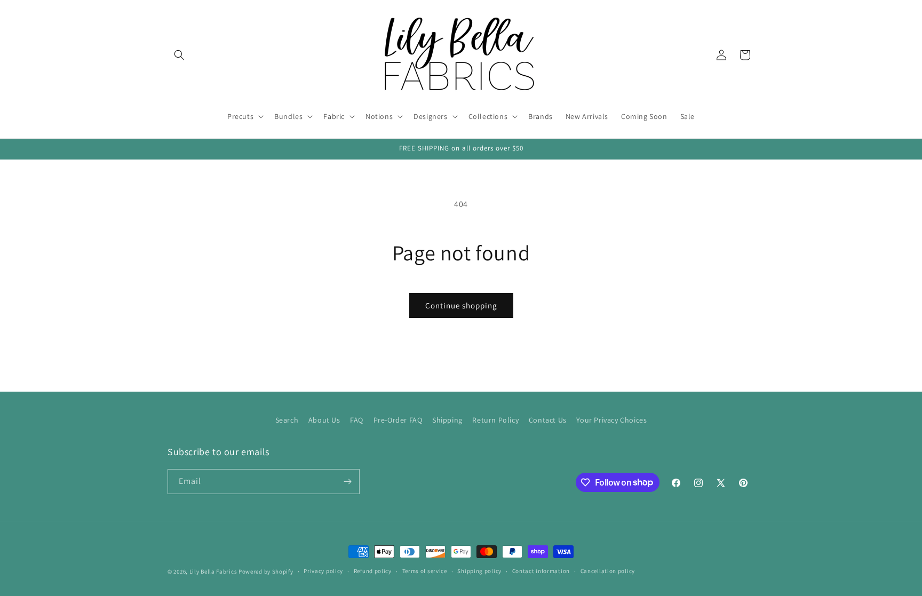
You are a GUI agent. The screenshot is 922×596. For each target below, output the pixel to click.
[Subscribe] (347, 481)
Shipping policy (479, 571)
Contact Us (548, 420)
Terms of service (424, 571)
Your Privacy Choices (611, 420)
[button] (179, 55)
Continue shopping (461, 305)
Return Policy (495, 420)
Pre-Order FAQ (398, 420)
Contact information (541, 571)
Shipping (447, 420)
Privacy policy (323, 571)
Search (287, 420)
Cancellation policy (608, 571)
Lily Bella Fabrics (213, 571)
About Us (324, 420)
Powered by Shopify (266, 571)
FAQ (356, 420)
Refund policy (373, 571)
